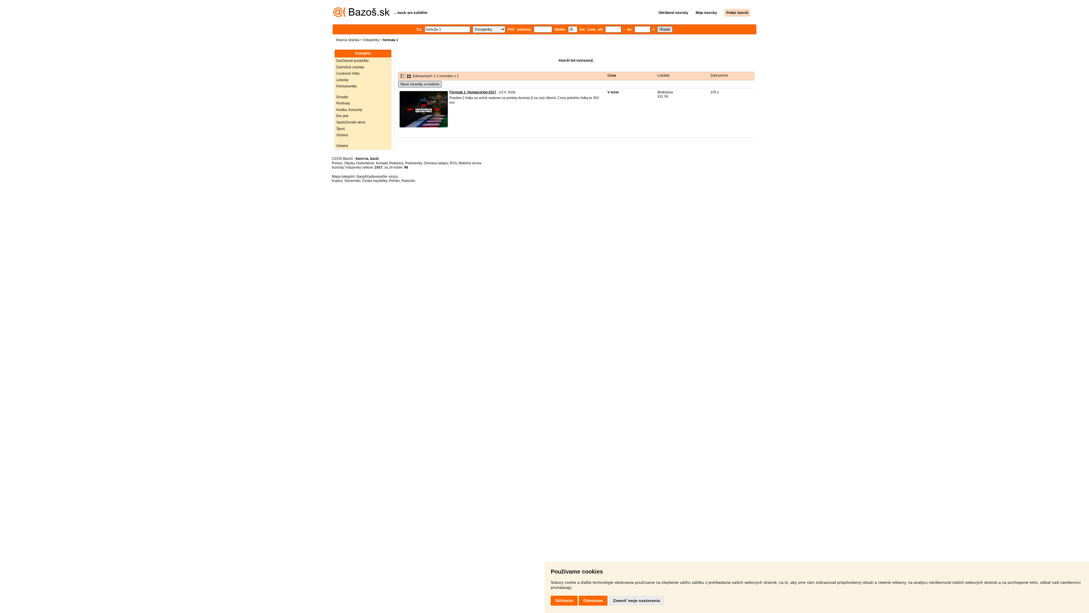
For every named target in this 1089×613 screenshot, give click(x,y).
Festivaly (343, 103)
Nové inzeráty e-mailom (419, 84)
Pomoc (337, 163)
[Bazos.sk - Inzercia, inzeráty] (361, 16)
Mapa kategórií (343, 177)
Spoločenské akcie (351, 122)
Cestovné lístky (348, 73)
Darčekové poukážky (352, 61)
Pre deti (342, 116)
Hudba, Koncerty (349, 110)
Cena (611, 75)
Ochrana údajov (436, 163)
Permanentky (346, 86)
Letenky (342, 80)
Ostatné (342, 146)
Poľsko (394, 181)
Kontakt (382, 163)
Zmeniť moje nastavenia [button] (636, 600)
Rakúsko (408, 181)
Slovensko (352, 181)
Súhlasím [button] (564, 600)
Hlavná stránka (347, 40)
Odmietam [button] (593, 600)
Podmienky (413, 163)
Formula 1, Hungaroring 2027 (472, 92)
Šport (340, 129)
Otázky (349, 163)
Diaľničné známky (350, 67)
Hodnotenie (365, 163)
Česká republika (374, 181)
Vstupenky (371, 40)
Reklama (396, 163)
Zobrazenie (719, 75)
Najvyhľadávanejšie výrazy (377, 177)
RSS (453, 163)
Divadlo (342, 97)
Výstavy (342, 135)
